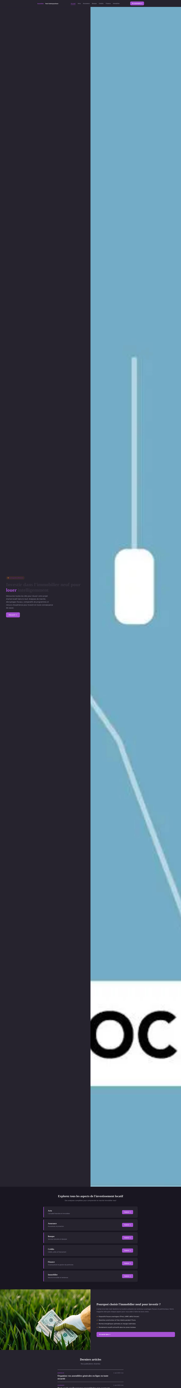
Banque (94, 3)
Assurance (86, 3)
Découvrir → (13, 615)
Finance (108, 3)
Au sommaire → (137, 3)
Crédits (101, 3)
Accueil (73, 3)
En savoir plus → (104, 1334)
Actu (79, 3)
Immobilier (116, 3)
